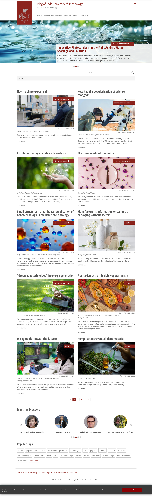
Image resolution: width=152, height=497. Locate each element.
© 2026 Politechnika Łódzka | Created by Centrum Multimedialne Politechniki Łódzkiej (76, 480)
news (39, 15)
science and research (53, 15)
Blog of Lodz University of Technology (60, 4)
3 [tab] (78, 66)
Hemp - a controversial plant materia (101, 339)
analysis (67, 15)
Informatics (22, 460)
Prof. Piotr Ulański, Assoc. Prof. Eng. (47, 254)
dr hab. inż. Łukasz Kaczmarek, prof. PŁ (31, 315)
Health (127, 222)
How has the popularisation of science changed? (101, 93)
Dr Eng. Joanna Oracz (85, 317)
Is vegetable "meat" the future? (37, 339)
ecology (102, 450)
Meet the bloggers (28, 409)
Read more (21, 141)
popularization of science (35, 450)
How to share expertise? (32, 91)
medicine (121, 450)
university (95, 455)
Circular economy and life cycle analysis (41, 153)
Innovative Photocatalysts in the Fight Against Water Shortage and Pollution (90, 49)
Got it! (132, 489)
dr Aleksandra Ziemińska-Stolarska (29, 193)
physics (93, 450)
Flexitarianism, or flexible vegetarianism (103, 275)
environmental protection (57, 450)
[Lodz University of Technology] (24, 12)
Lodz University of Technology (27, 472)
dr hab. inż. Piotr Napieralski (61, 432)
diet (55, 455)
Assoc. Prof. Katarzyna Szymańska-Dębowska (33, 131)
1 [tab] (74, 66)
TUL (85, 450)
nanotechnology (67, 455)
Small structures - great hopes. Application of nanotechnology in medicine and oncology (45, 213)
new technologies (24, 455)
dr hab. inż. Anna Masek (86, 193)
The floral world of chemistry (96, 153)
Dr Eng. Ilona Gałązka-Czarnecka (89, 315)
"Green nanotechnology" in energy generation (45, 275)
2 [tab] (76, 66)
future (86, 455)
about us (84, 15)
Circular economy (123, 455)
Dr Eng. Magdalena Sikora (87, 254)
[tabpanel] (76, 42)
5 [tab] (80, 437)
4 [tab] (78, 437)
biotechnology (108, 455)
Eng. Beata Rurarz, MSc (25, 254)
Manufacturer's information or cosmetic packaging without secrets (103, 213)
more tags (34, 460)
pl (131, 3)
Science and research (121, 43)
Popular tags (25, 444)
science (112, 450)
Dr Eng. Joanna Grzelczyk (111, 315)
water (78, 455)
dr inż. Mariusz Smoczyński (120, 416)
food (49, 455)
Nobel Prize (39, 455)
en (135, 3)
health (76, 15)
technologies (75, 450)
